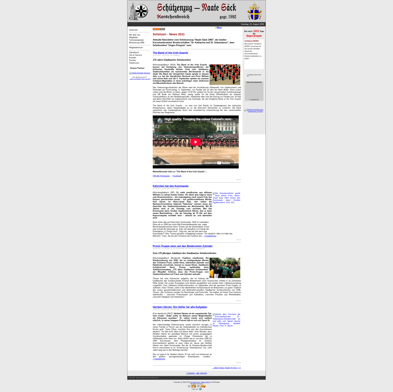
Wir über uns (134, 35)
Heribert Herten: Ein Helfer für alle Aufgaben (180, 307)
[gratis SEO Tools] (196, 390)
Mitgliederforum (136, 47)
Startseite (133, 30)
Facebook (177, 176)
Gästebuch (134, 52)
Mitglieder (133, 37)
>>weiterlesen (210, 236)
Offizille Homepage (161, 176)
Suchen (132, 60)
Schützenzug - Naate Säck (200, 382)
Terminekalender (136, 40)
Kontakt (132, 58)
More (219, 27)
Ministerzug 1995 (136, 42)
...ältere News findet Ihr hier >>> (226, 368)
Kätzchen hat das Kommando (171, 186)
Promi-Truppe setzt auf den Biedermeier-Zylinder (183, 246)
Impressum (134, 63)
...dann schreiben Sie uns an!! (139, 79)
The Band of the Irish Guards (170, 52)
